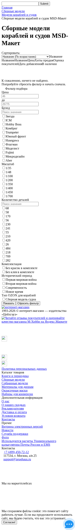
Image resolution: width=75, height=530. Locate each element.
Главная (7, 7)
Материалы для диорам (17, 387)
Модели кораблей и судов (19, 14)
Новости (7, 430)
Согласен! (9, 522)
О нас (5, 401)
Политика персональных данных (24, 368)
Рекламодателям (13, 408)
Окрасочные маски (15, 390)
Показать (8, 303)
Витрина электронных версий (22, 426)
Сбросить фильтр (28, 303)
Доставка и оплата (14, 412)
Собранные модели (15, 383)
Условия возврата (13, 415)
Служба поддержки (15, 433)
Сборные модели (13, 11)
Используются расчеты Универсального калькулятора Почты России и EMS (29, 442)
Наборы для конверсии (17, 394)
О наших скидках (14, 405)
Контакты (8, 419)
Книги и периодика (15, 376)
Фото (5, 437)
